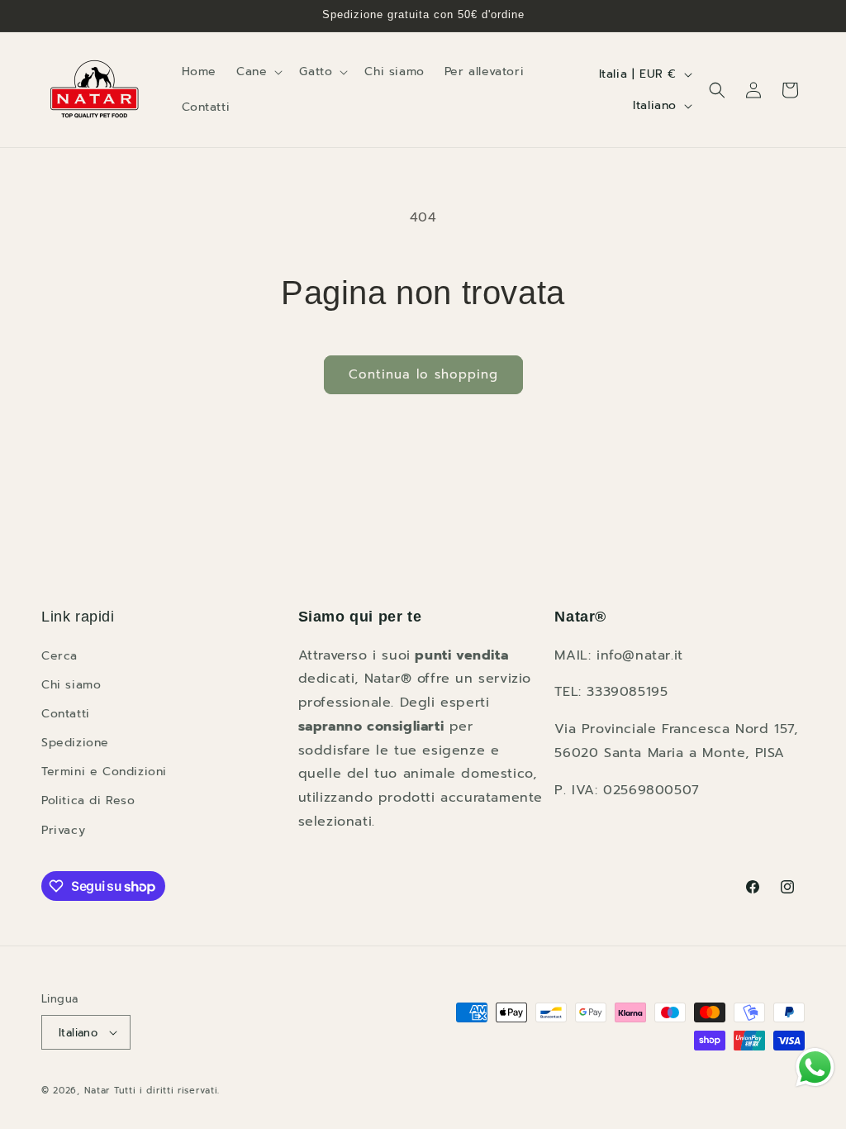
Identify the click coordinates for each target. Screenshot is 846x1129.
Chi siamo (71, 684)
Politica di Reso (88, 800)
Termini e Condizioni (104, 771)
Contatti (65, 713)
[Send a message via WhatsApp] (815, 1067)
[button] (257, 72)
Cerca (59, 656)
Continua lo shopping (423, 374)
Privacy (63, 830)
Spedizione (75, 742)
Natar (97, 1091)
